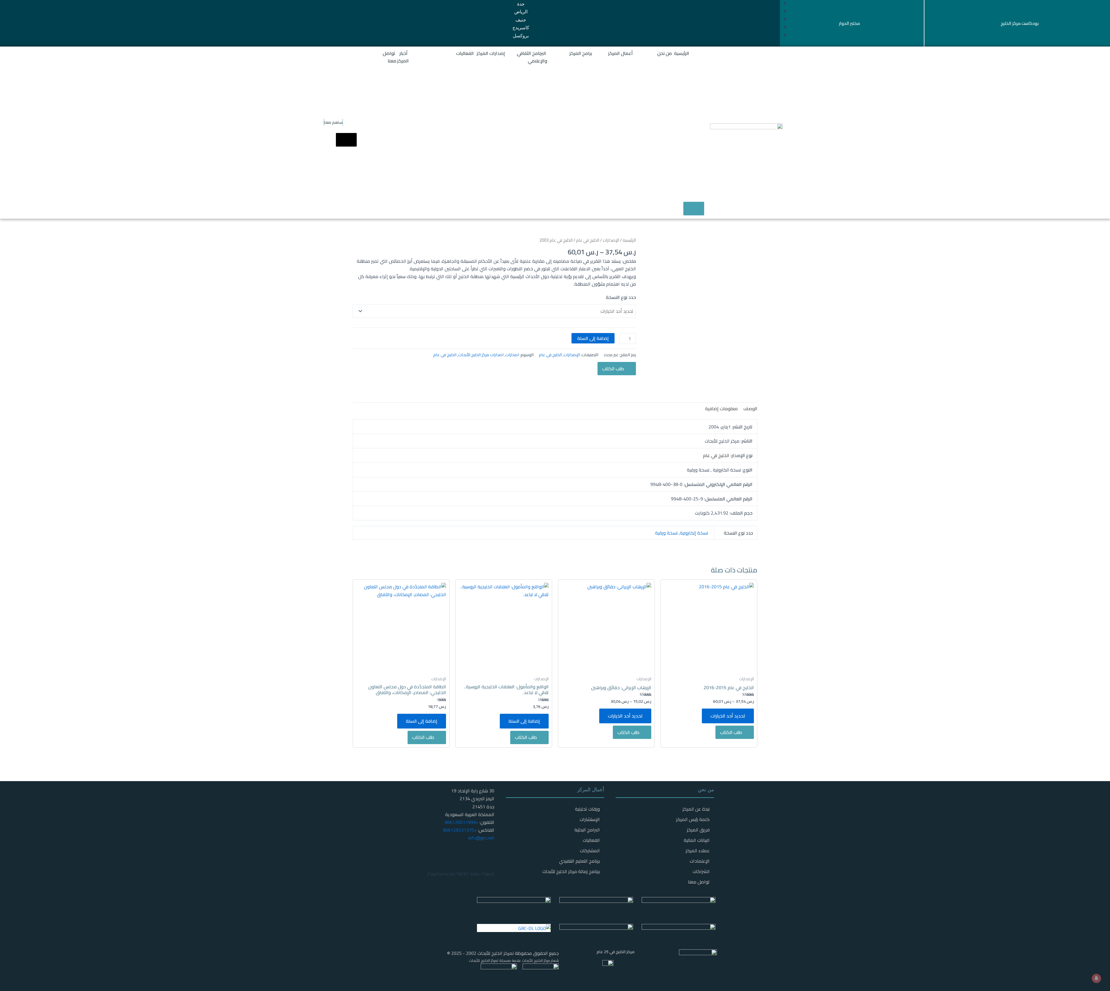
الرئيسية (681, 53)
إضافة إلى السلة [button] (524, 721)
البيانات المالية (697, 840)
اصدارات (512, 354)
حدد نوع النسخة (621, 297)
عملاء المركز (698, 850)
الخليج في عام (587, 240)
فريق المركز (698, 829)
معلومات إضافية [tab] (721, 408)
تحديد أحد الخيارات (728, 715)
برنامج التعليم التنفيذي (579, 861)
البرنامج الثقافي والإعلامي (532, 57)
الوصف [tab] (750, 408)
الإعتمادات (700, 861)
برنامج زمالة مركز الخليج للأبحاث (571, 871)
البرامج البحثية (587, 829)
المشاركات (590, 850)
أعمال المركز (620, 53)
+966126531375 (460, 830)
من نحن (664, 53)
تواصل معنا (389, 57)
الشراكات (701, 871)
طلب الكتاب (613, 368)
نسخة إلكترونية (694, 532)
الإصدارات (611, 240)
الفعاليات (465, 53)
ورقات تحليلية (587, 809)
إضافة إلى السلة (593, 338)
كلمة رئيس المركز (693, 819)
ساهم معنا (333, 122)
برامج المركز (580, 53)
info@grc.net (481, 837)
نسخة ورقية (666, 532)
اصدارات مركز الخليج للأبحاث (481, 354)
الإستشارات (590, 819)
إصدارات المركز (491, 53)
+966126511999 (461, 822)
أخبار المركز (403, 57)
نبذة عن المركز (696, 809)
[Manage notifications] (1096, 978)
